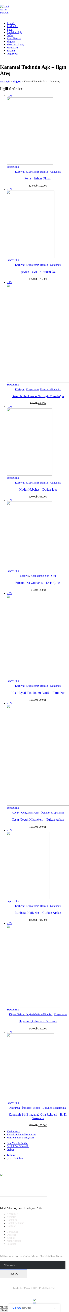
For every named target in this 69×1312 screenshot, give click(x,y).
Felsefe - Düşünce (42, 1107)
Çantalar (11, 1226)
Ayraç (10, 29)
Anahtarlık (12, 26)
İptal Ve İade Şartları (17, 1143)
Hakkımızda (13, 1131)
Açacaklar (12, 1213)
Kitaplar (11, 1237)
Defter (10, 35)
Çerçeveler (12, 1231)
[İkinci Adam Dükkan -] (6, 12)
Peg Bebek (12, 53)
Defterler (11, 1234)
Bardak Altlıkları (15, 1223)
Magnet (11, 41)
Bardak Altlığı (14, 32)
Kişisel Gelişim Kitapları (39, 1014)
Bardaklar (12, 1219)
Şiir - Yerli (50, 575)
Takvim (11, 50)
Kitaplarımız (32, 171)
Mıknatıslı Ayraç (15, 44)
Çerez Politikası (15, 1158)
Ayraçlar (11, 1216)
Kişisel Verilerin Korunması (21, 1134)
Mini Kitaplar (14, 1240)
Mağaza (17, 81)
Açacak (11, 23)
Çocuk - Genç (19, 812)
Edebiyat (19, 171)
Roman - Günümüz (50, 171)
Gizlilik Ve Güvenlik (18, 1146)
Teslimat (11, 1155)
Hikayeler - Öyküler (38, 812)
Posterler (11, 1243)
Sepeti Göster (8, 1310)
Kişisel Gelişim (17, 1014)
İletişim (10, 1149)
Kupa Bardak (14, 38)
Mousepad (12, 47)
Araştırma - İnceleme (20, 1107)
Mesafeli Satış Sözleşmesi (20, 1137)
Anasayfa (5, 81)
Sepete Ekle (13, 166)
